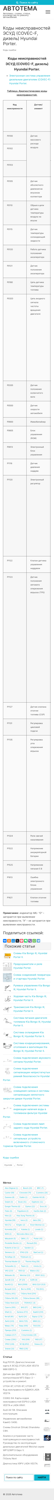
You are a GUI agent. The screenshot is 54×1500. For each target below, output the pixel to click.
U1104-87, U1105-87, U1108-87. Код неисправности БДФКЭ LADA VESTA (21, 1390)
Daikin (23, 1197)
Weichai (25, 1275)
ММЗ (36, 1321)
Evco (43, 1207)
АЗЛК (33, 1280)
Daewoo (9, 1197)
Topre (24, 1266)
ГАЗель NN (11, 1298)
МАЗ (23, 1321)
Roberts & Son (12, 1248)
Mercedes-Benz (25, 1234)
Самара (10, 1335)
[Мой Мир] (13, 941)
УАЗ (26, 1340)
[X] (17, 941)
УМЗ (38, 1340)
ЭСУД (24, 1344)
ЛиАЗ (9, 1321)
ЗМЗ (37, 1307)
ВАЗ (22, 1284)
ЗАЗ (24, 1307)
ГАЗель (10, 1294)
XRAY (40, 1275)
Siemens (10, 1252)
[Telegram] (38, 941)
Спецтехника (28, 1335)
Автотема (20, 8)
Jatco (37, 1220)
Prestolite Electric (13, 1243)
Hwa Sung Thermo (25, 1216)
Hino (8, 1216)
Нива (23, 1326)
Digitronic (37, 1202)
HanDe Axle (40, 1211)
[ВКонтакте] (5, 941)
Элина (38, 1344)
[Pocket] (21, 941)
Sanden (29, 1248)
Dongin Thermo (12, 1207)
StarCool (38, 1252)
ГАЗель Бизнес (31, 1298)
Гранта (10, 1307)
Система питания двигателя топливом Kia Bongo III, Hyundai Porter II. (32, 1021)
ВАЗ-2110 (39, 1284)
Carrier (9, 1193)
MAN (8, 1234)
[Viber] (30, 941)
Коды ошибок (9, 50)
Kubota (25, 1229)
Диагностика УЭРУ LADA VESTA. (20, 1463)
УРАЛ (9, 1344)
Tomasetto (10, 1266)
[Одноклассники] (9, 941)
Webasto (10, 1275)
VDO (21, 1271)
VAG (9, 1271)
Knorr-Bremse (37, 1225)
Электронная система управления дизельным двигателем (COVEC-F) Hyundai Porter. (29, 79)
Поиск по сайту (28, 2)
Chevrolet (25, 1193)
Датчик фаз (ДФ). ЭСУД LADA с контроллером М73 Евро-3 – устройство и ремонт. (19, 1378)
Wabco (34, 1271)
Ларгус (37, 1317)
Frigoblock (22, 1211)
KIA (8, 1225)
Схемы (10, 1340)
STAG (24, 1252)
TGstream (25, 1257)
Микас (9, 1326)
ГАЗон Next (12, 1303)
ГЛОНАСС (29, 1303)
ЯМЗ (23, 1349)
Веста (26, 1289)
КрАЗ (23, 1317)
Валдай (10, 1289)
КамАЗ (38, 1312)
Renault (32, 1243)
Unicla (37, 1266)
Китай (9, 1317)
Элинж (9, 1349)
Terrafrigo (10, 1257)
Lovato (39, 1229)
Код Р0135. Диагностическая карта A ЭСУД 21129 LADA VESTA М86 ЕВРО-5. (21, 1366)
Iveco (24, 1220)
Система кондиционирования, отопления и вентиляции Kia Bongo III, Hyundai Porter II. (32, 1047)
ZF (22, 1280)
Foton (8, 1211)
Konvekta (10, 1229)
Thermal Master (12, 1262)
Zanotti (9, 1280)
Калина (22, 1312)
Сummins (26, 1330)
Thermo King (32, 1262)
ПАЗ (36, 1326)
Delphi (9, 1202)
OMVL (25, 1239)
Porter (20, 1165)
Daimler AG (39, 1197)
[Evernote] (26, 941)
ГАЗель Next (28, 1294)
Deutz (22, 1202)
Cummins (42, 1193)
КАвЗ (8, 1312)
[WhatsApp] (34, 941)
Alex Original (11, 1188)
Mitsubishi (10, 1239)
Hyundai (8, 1165)
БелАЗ (9, 1284)
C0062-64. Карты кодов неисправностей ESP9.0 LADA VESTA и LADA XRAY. (19, 1402)
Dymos (30, 1207)
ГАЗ (40, 1289)
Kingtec (20, 1225)
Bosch (27, 1188)
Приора (10, 1330)
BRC (40, 1188)
